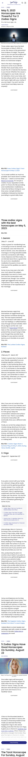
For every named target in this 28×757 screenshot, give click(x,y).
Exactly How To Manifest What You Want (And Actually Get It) (13, 519)
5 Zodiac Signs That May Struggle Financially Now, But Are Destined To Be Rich (14, 514)
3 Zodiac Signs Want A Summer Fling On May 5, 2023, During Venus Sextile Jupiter (13, 446)
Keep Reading (14, 742)
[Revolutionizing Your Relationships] (14, 2)
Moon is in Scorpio (7, 181)
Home (2, 7)
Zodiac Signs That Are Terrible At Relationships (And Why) (13, 509)
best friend (13, 328)
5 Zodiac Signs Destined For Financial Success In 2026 (14, 523)
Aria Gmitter (4, 656)
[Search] (22, 2)
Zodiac (8, 7)
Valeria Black (4, 24)
